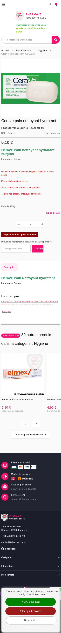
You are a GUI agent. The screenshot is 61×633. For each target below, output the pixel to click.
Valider (39, 248)
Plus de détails (52, 212)
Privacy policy (30, 626)
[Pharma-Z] (30, 16)
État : (47, 133)
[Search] (56, 40)
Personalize (31, 620)
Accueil (5, 50)
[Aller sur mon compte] (50, 4)
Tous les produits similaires (29, 434)
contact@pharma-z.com (13, 542)
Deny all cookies (31, 611)
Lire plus (6, 311)
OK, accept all (31, 601)
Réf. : (4, 133)
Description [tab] (9, 267)
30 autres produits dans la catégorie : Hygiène (26, 339)
